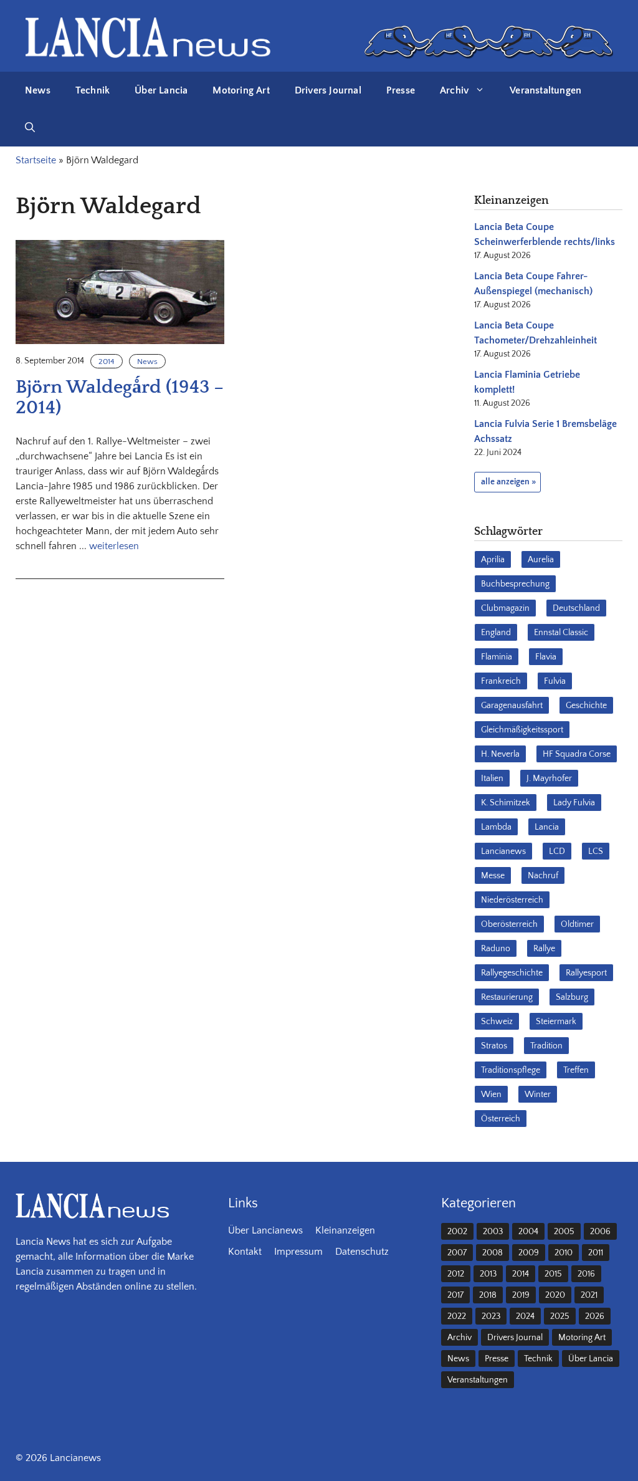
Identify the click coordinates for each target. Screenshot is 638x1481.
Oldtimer (577, 924)
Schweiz (497, 1022)
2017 (455, 1295)
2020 (555, 1295)
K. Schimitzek (505, 803)
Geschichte (586, 706)
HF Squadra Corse (577, 754)
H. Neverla (500, 754)
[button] (29, 127)
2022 (456, 1316)
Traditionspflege (510, 1070)
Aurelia (541, 560)
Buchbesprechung (515, 584)
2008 (492, 1253)
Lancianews (503, 851)
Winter (538, 1095)
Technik (92, 90)
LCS (595, 851)
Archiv (454, 90)
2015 (553, 1274)
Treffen (576, 1070)
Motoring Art (240, 90)
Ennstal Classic (561, 633)
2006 (600, 1232)
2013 (488, 1274)
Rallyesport (586, 973)
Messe (493, 876)
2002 (457, 1232)
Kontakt (245, 1251)
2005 (564, 1232)
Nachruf (543, 876)
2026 (594, 1316)
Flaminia (496, 657)
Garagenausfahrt (512, 706)
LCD (557, 851)
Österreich (500, 1119)
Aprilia (493, 560)
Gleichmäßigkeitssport (522, 730)
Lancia (547, 827)
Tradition (546, 1046)
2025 (559, 1316)
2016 (586, 1274)
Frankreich (501, 681)
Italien (492, 779)
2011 (595, 1253)
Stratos (494, 1046)
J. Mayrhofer (549, 779)
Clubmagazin (505, 608)
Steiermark (556, 1022)
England (496, 633)
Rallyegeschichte (512, 973)
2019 (521, 1295)
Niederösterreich (512, 900)
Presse (400, 90)
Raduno (495, 949)
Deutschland (576, 608)
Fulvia (555, 681)
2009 (528, 1253)
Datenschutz (362, 1251)
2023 (491, 1316)
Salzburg (572, 997)
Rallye (544, 949)
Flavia (545, 657)
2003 (493, 1232)
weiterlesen (114, 546)
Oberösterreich (509, 924)
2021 (589, 1295)
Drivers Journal (328, 90)
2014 (106, 361)
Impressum (298, 1251)
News (37, 90)
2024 (525, 1316)
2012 (455, 1274)
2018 (488, 1295)
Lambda (496, 827)
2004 (528, 1232)
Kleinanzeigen (345, 1230)
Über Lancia (161, 90)
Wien (491, 1095)
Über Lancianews (265, 1230)
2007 (457, 1253)
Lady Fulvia (574, 803)
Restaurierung (507, 997)
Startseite (36, 160)
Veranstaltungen (545, 90)
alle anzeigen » (508, 482)
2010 (564, 1253)
